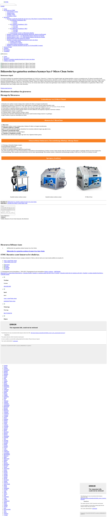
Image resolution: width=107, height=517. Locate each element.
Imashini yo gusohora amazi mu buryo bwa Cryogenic (45, 273)
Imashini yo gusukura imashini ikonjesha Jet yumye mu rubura (22, 40)
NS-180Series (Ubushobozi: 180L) (18, 28)
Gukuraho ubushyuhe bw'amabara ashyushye (71, 273)
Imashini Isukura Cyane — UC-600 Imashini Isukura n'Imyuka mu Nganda (25, 35)
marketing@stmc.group (9, 301)
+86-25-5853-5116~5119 (10, 262)
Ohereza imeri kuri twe (6, 88)
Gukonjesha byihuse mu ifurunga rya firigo (17, 44)
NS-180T (15, 30)
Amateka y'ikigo (11, 14)
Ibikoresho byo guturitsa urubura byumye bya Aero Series (22, 201)
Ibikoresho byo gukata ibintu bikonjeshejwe (11, 273)
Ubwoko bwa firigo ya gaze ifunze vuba (17, 203)
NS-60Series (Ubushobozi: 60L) (18, 20)
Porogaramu (7, 49)
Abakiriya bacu (10, 13)
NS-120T (15, 25)
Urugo (5, 9)
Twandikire (6, 51)
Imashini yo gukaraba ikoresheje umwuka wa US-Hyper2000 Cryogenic (25, 45)
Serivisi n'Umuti (8, 47)
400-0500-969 (7, 286)
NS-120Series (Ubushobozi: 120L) (18, 24)
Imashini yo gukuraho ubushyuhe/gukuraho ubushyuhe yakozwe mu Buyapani (26, 34)
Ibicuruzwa (6, 17)
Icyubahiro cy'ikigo (11, 16)
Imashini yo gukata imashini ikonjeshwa (93, 273)
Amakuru (6, 48)
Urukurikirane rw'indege (16, 42)
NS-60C (15, 23)
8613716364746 (8, 313)
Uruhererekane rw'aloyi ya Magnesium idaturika (22, 33)
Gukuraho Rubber (27, 273)
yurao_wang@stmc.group (10, 260)
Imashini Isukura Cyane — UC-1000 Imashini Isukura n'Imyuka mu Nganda (26, 37)
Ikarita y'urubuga (49, 271)
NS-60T (15, 21)
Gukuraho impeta (5, 274)
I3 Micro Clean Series (15, 41)
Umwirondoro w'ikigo (12, 11)
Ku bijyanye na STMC (9, 10)
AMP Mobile (57, 271)
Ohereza (3, 217)
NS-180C (15, 31)
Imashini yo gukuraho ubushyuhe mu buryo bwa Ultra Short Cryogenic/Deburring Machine (29, 18)
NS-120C (15, 27)
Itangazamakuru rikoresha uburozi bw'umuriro (18, 38)
